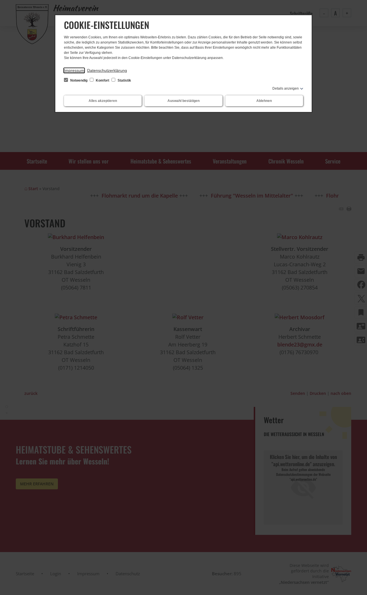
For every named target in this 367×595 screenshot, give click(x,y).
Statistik (124, 80)
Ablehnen (264, 101)
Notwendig (78, 80)
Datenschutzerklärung (107, 70)
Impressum (74, 70)
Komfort (102, 80)
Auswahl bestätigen (183, 101)
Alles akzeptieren (103, 101)
